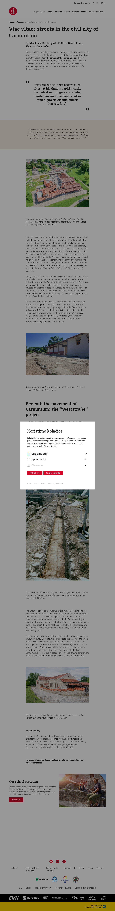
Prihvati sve (35, 473)
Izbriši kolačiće (33, 484)
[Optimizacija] (28, 459)
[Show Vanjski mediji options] (85, 454)
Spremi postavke (53, 473)
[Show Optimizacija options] (85, 459)
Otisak (43, 484)
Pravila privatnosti (55, 484)
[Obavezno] (28, 465)
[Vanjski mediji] (28, 454)
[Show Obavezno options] (85, 465)
